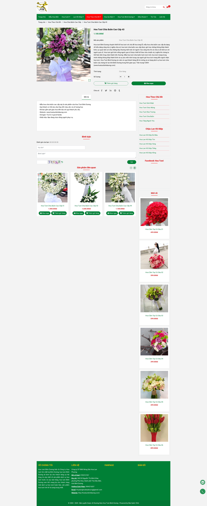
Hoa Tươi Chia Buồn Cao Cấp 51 (52, 206)
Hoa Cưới (65, 17)
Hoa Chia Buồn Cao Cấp (72, 22)
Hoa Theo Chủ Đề (93, 17)
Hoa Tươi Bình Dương (126, 17)
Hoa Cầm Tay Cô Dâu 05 (154, 402)
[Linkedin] (111, 90)
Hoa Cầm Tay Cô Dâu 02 (154, 272)
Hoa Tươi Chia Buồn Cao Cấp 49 (120, 206)
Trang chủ (41, 22)
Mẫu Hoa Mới (54, 17)
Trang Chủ (41, 17)
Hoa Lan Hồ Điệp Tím (147, 139)
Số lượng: (97, 77)
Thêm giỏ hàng (111, 83)
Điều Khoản (142, 17)
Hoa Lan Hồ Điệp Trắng (147, 148)
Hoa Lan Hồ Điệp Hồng (147, 153)
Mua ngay (149, 83)
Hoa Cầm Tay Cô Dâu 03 (154, 316)
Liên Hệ (162, 17)
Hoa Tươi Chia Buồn (146, 116)
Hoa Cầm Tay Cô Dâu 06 (154, 445)
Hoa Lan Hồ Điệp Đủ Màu (148, 135)
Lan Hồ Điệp (78, 17)
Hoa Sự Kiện (109, 17)
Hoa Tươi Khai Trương (147, 112)
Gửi (131, 162)
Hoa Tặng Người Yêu (146, 121)
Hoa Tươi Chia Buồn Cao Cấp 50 (86, 206)
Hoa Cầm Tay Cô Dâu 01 (154, 229)
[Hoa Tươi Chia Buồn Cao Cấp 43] (42, 7)
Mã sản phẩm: (99, 40)
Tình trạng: (98, 71)
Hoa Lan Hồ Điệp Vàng (147, 144)
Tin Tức (153, 17)
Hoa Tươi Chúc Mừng (147, 108)
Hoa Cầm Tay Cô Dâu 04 (154, 359)
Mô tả (86, 97)
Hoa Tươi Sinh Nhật (146, 103)
